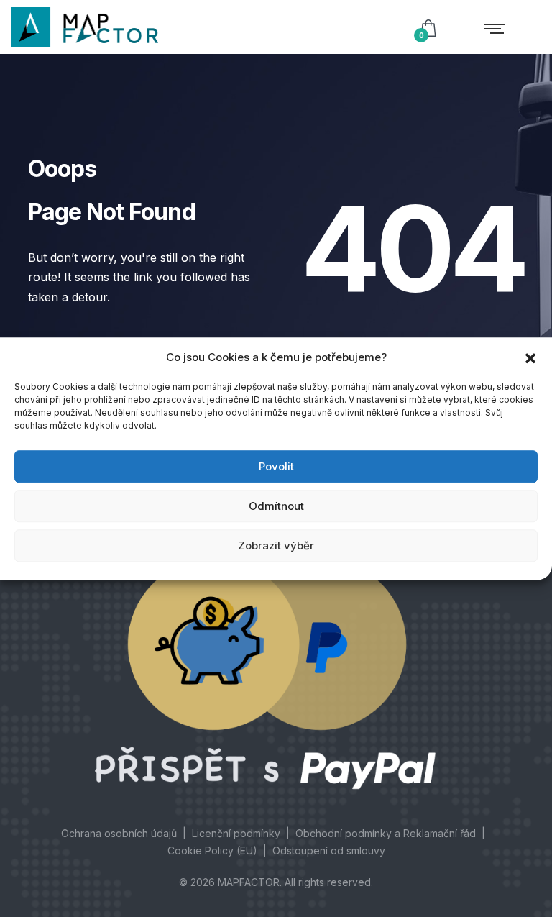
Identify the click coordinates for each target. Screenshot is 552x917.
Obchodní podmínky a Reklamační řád (385, 833)
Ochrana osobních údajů (119, 833)
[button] (530, 357)
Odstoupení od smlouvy (328, 850)
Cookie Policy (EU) (212, 850)
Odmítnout (276, 506)
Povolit (276, 466)
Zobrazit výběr (276, 545)
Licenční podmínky (236, 833)
